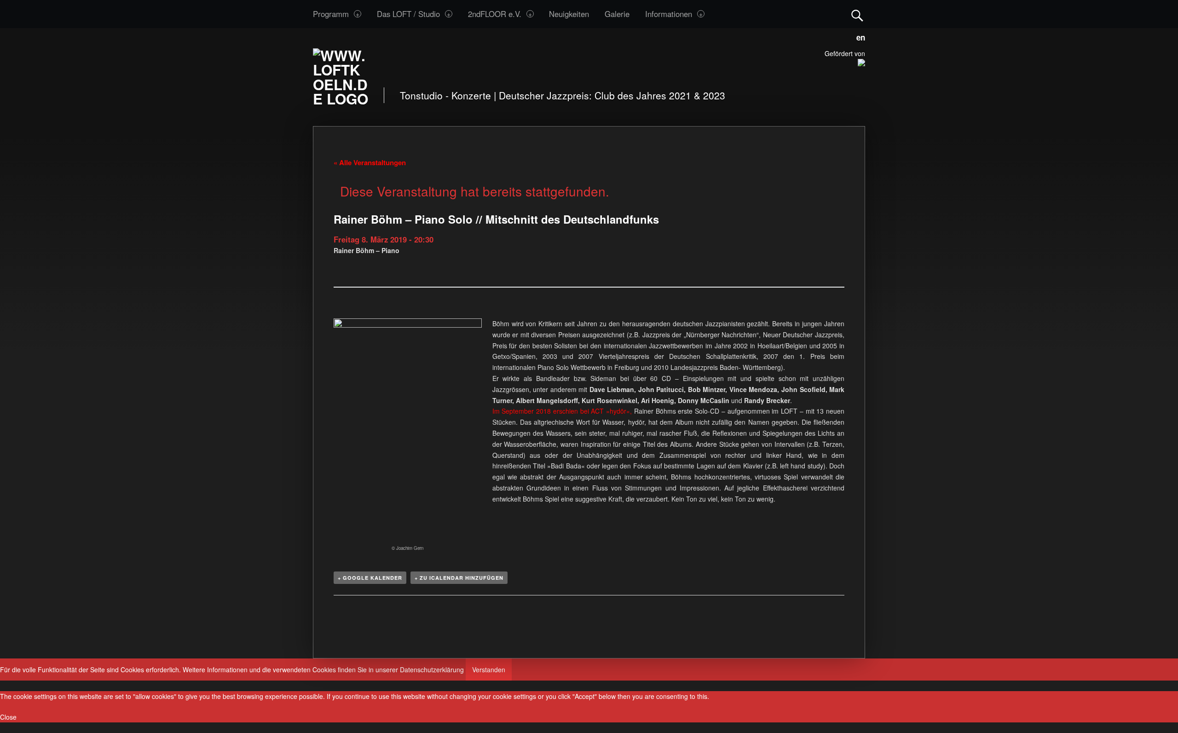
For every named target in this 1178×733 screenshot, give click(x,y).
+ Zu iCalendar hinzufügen (459, 577)
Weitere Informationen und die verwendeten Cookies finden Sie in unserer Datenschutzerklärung (323, 669)
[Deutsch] (849, 36)
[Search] (857, 13)
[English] (858, 36)
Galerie (617, 13)
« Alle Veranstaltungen (370, 162)
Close (8, 716)
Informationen (668, 13)
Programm (331, 13)
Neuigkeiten (569, 13)
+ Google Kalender (370, 577)
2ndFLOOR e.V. (494, 13)
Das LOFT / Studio (408, 13)
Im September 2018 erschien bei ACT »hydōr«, (562, 411)
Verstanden (488, 669)
